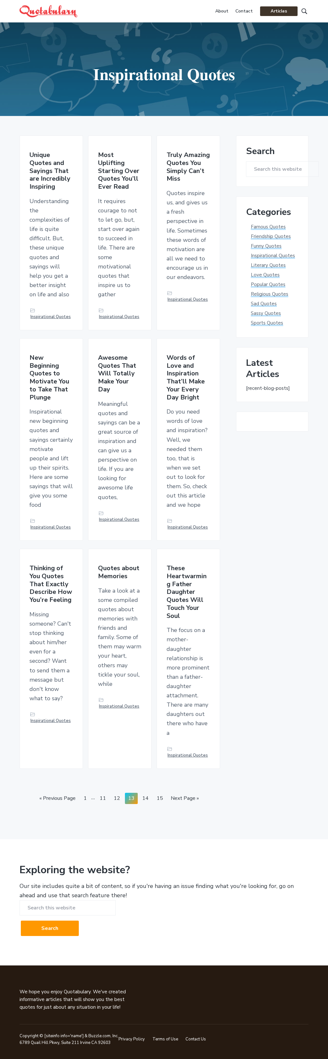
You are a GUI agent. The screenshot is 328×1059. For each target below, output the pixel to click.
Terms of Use (165, 1039)
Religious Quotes (269, 294)
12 (118, 798)
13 (133, 798)
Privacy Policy (132, 1039)
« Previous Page (57, 799)
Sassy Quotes (266, 313)
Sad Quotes (264, 303)
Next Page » (184, 799)
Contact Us (195, 1039)
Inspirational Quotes (50, 317)
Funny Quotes (266, 246)
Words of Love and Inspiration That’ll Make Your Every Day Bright (186, 377)
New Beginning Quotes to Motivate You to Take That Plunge (49, 377)
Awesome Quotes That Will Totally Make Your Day (117, 374)
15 (161, 798)
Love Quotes (265, 275)
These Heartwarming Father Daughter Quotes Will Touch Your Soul (187, 592)
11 (104, 798)
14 (147, 798)
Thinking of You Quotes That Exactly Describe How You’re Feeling (50, 584)
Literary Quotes (268, 265)
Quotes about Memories (118, 572)
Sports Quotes (267, 323)
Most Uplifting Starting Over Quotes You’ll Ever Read (118, 171)
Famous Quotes (268, 227)
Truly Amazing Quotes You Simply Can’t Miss (188, 167)
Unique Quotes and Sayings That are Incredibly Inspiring (49, 171)
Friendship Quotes (271, 236)
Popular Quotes (268, 284)
